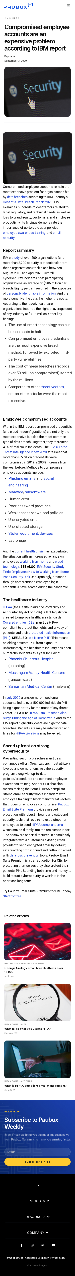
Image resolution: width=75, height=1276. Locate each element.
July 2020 (13, 697)
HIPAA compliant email (47, 825)
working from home (34, 561)
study (15, 258)
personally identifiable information (31, 293)
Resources (36, 1217)
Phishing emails (21, 478)
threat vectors (52, 387)
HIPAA (7, 607)
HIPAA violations (28, 733)
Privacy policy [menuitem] (57, 1257)
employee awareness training (24, 233)
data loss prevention (24, 855)
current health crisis (29, 551)
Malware (15, 492)
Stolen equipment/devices (30, 533)
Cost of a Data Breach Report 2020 (27, 202)
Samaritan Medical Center (30, 686)
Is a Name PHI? (39, 638)
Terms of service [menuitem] (14, 1257)
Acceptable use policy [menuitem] (37, 1257)
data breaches (17, 197)
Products (35, 1201)
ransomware (35, 492)
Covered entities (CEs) (19, 622)
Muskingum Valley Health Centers (36, 672)
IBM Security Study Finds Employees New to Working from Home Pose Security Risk (36, 572)
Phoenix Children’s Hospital (31, 659)
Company (35, 1233)
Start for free (12, 896)
